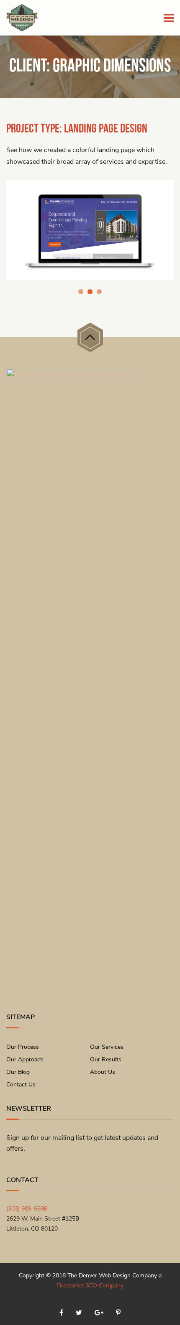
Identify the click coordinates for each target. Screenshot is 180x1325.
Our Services (106, 1047)
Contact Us (21, 1084)
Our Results (105, 1059)
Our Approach (25, 1059)
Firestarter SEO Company (90, 1285)
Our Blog (18, 1072)
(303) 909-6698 (26, 1209)
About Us (102, 1072)
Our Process (22, 1047)
